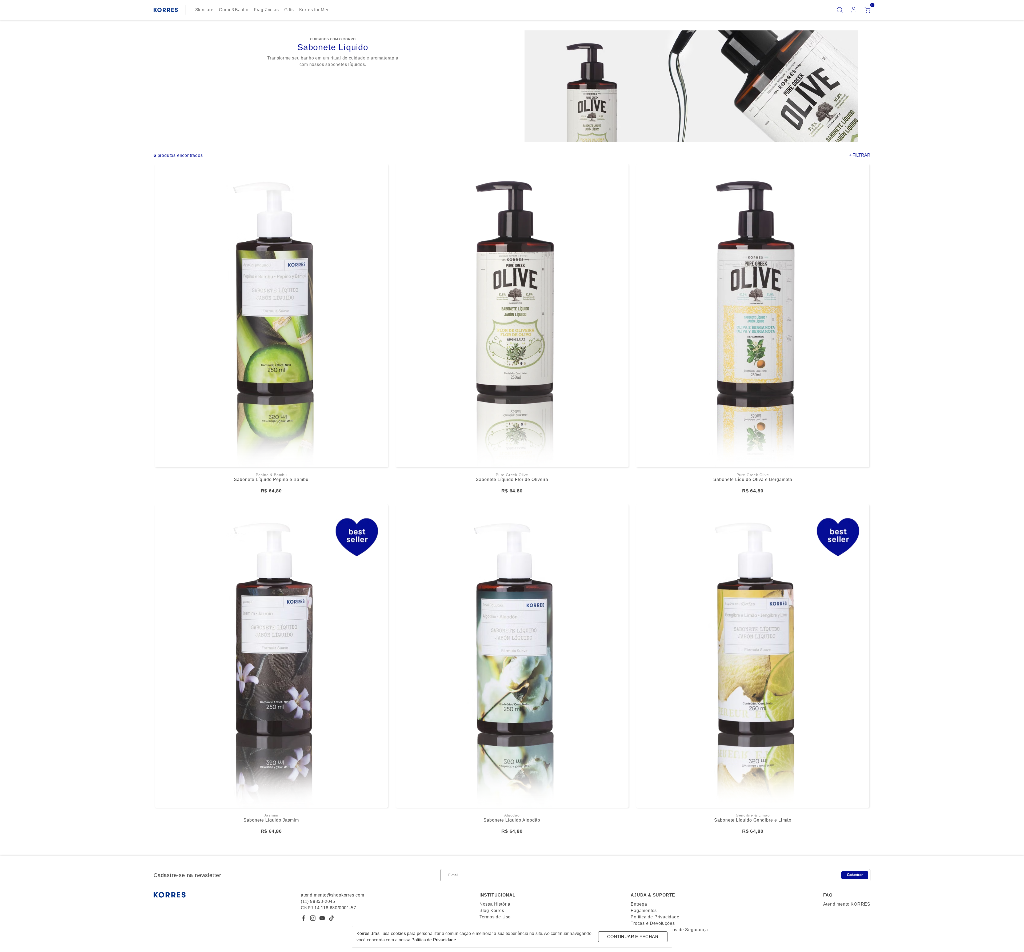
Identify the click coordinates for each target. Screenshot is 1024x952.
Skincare (204, 9)
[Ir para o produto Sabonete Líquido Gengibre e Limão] (752, 656)
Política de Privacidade (655, 917)
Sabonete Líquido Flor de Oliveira (512, 479)
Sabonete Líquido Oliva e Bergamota (752, 479)
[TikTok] (331, 918)
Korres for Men (314, 9)
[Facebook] (303, 918)
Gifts (289, 9)
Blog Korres (491, 910)
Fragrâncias (266, 9)
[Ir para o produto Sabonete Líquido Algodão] (512, 656)
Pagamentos (644, 910)
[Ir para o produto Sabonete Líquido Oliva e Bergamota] (752, 315)
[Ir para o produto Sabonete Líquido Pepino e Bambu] (271, 315)
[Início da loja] (166, 10)
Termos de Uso (495, 917)
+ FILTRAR (859, 155)
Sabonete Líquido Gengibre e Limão (752, 820)
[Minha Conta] (854, 10)
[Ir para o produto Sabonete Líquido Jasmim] (271, 656)
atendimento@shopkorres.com (332, 895)
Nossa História (494, 904)
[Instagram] (312, 918)
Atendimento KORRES (846, 904)
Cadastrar (855, 875)
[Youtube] (322, 918)
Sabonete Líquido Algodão (511, 820)
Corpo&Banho (234, 9)
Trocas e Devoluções (653, 923)
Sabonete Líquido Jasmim (271, 820)
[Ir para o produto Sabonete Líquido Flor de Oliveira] (512, 315)
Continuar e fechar (632, 936)
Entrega (639, 904)
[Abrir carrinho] (867, 10)
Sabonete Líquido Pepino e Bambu (271, 479)
